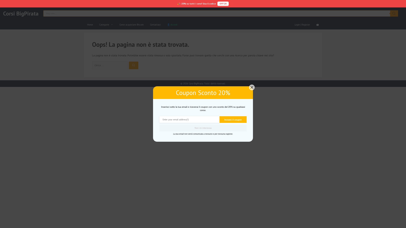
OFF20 (223, 3)
